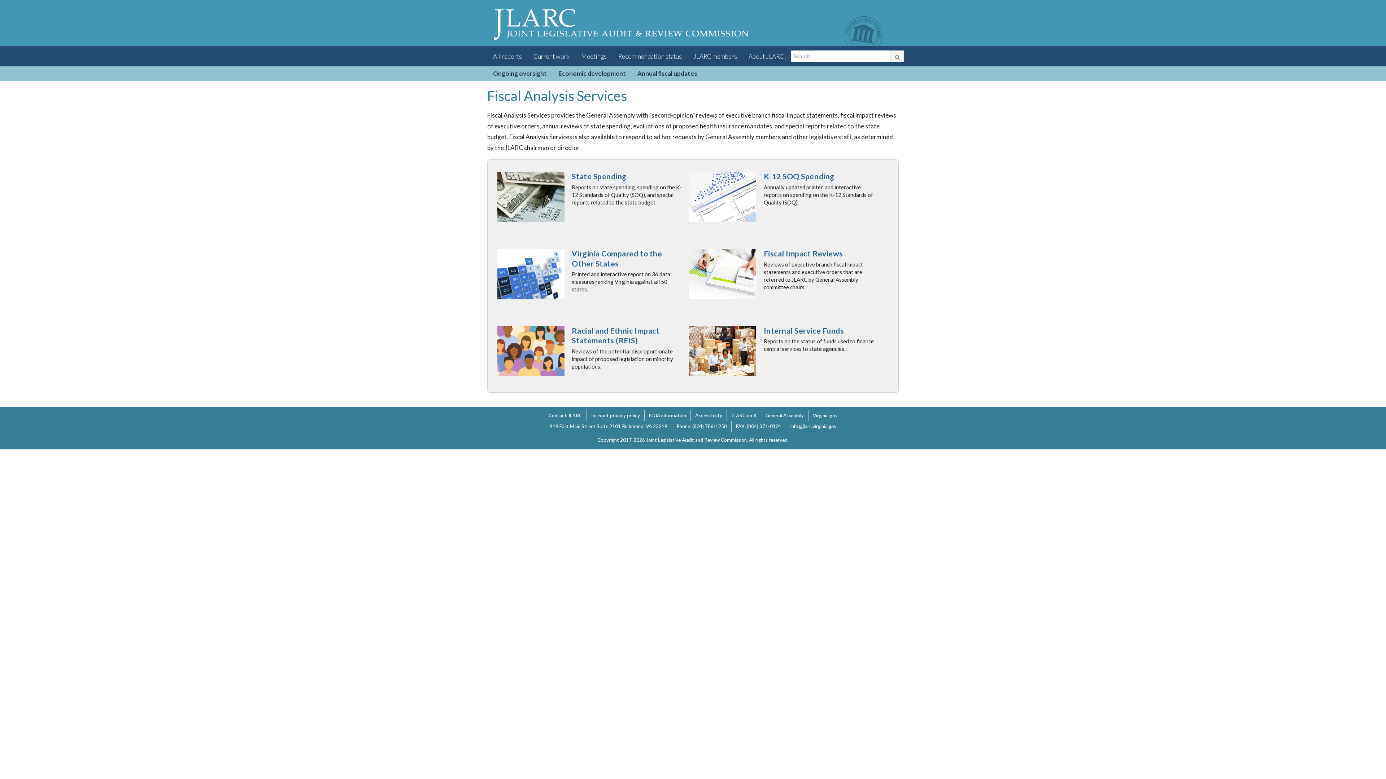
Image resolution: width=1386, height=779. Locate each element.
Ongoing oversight (520, 73)
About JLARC (766, 56)
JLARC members (715, 56)
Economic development (592, 73)
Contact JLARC (565, 415)
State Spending (599, 176)
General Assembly (785, 415)
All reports (507, 56)
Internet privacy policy (615, 415)
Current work (551, 56)
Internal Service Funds (804, 330)
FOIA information (667, 415)
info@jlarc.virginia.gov (813, 426)
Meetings (594, 56)
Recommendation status (650, 56)
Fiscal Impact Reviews (803, 253)
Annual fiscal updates (667, 73)
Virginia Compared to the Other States (617, 258)
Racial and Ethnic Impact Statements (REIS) (615, 336)
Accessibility (708, 415)
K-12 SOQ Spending (799, 176)
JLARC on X (744, 415)
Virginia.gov (825, 415)
